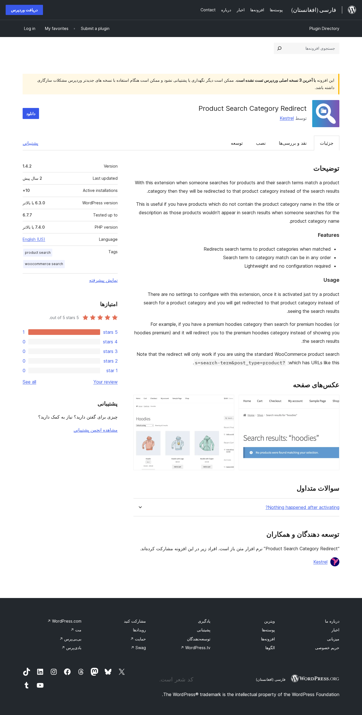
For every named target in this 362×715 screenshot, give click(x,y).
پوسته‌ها (268, 629)
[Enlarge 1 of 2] (332, 402)
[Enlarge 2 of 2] (226, 402)
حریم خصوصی (327, 647)
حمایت (138, 638)
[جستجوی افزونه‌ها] (279, 48)
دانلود (30, 113)
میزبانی (333, 638)
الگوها (270, 647)
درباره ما (332, 621)
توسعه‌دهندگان (198, 638)
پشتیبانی (30, 143)
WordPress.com (64, 621)
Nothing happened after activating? (302, 507)
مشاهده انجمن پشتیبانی (96, 430)
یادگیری (204, 621)
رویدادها (139, 629)
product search (38, 252)
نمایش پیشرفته (103, 280)
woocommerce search (44, 264)
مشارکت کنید (135, 621)
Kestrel (287, 118)
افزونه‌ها (268, 638)
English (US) (34, 239)
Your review (105, 382)
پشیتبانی (203, 629)
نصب (261, 143)
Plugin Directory (324, 28)
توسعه (237, 143)
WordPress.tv (195, 647)
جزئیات (326, 143)
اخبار (335, 629)
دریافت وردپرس (24, 9)
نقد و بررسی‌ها (293, 143)
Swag (138, 647)
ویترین (269, 621)
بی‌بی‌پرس (70, 638)
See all (29, 382)
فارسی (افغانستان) (270, 679)
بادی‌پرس (71, 647)
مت (75, 629)
